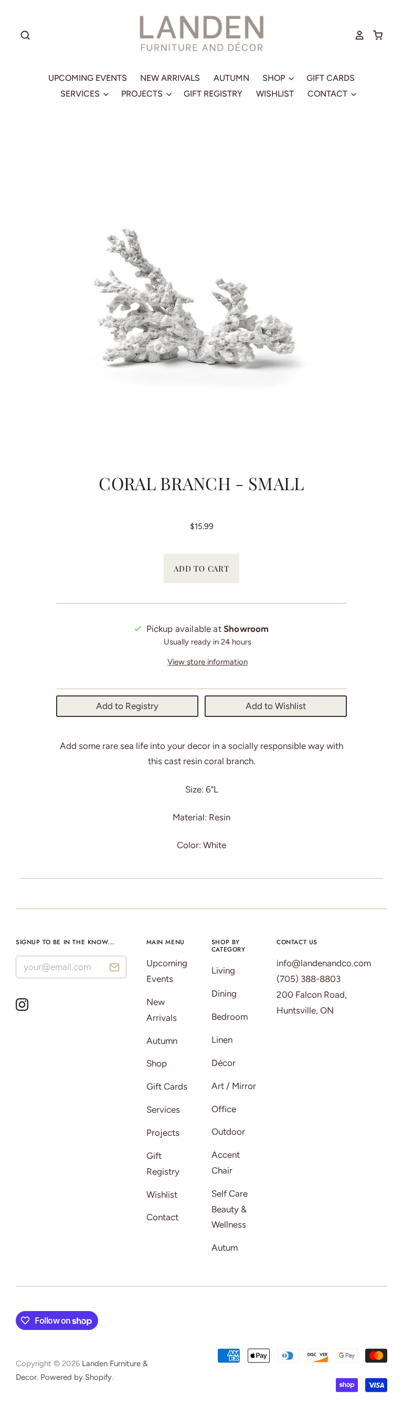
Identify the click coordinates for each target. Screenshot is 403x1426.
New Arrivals (170, 78)
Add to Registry (127, 706)
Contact (328, 94)
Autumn (231, 78)
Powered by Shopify (76, 1377)
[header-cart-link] (374, 35)
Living (223, 970)
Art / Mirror (233, 1086)
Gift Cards (330, 78)
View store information (207, 662)
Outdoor (228, 1131)
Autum (224, 1247)
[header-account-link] (356, 35)
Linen (221, 1039)
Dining (224, 993)
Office (223, 1109)
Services (81, 94)
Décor (223, 1063)
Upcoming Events (87, 78)
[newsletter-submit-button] (114, 968)
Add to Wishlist (276, 706)
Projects (143, 94)
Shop (274, 78)
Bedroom (229, 1016)
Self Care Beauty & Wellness (229, 1209)
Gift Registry (213, 94)
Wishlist (275, 94)
